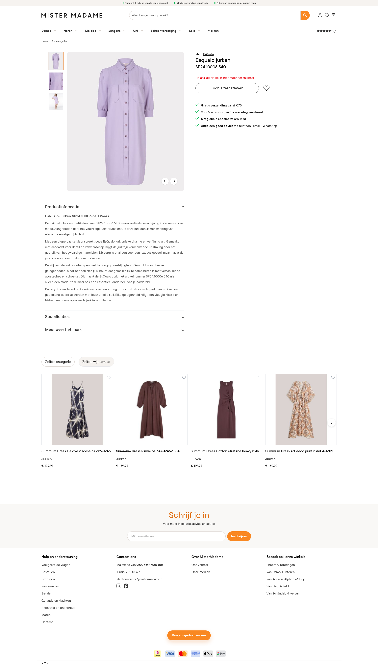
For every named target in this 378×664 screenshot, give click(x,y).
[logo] (71, 15)
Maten (46, 615)
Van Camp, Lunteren (280, 572)
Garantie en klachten (56, 600)
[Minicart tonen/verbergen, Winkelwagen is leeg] (333, 15)
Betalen (46, 593)
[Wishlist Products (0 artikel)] (327, 15)
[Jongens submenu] (123, 31)
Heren (68, 31)
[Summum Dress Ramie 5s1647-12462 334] (152, 409)
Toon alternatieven (227, 88)
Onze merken (200, 572)
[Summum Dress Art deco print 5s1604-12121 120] (301, 409)
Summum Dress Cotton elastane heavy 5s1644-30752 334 (226, 451)
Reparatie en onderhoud (58, 608)
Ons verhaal (199, 565)
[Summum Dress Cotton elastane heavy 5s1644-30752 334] (226, 409)
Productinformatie (62, 206)
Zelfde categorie (58, 362)
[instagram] (118, 586)
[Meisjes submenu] (99, 31)
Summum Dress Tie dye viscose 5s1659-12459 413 (77, 451)
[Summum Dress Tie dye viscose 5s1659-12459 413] (77, 409)
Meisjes (90, 31)
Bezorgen (48, 579)
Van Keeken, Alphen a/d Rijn (286, 579)
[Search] (305, 15)
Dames (46, 31)
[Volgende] (173, 181)
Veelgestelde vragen (55, 565)
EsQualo (208, 54)
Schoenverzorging (163, 31)
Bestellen (48, 572)
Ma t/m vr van (139, 565)
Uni (135, 31)
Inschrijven (239, 536)
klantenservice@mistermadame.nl (139, 579)
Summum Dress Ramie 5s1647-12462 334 (148, 451)
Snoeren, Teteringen (280, 565)
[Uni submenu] (141, 31)
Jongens (114, 31)
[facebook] (126, 586)
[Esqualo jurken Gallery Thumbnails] (56, 121)
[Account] (320, 15)
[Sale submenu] (198, 31)
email (257, 126)
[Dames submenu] (54, 31)
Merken (213, 31)
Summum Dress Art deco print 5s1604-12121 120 (301, 451)
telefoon (245, 126)
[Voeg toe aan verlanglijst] (266, 88)
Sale (192, 31)
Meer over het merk (63, 329)
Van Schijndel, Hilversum (283, 593)
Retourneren (50, 586)
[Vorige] (165, 181)
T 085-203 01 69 (128, 572)
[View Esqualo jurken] (56, 61)
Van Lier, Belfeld (277, 586)
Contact (47, 622)
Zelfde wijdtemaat (96, 362)
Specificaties (57, 316)
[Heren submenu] (75, 31)
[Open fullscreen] (125, 121)
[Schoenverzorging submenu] (179, 31)
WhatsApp (270, 126)
